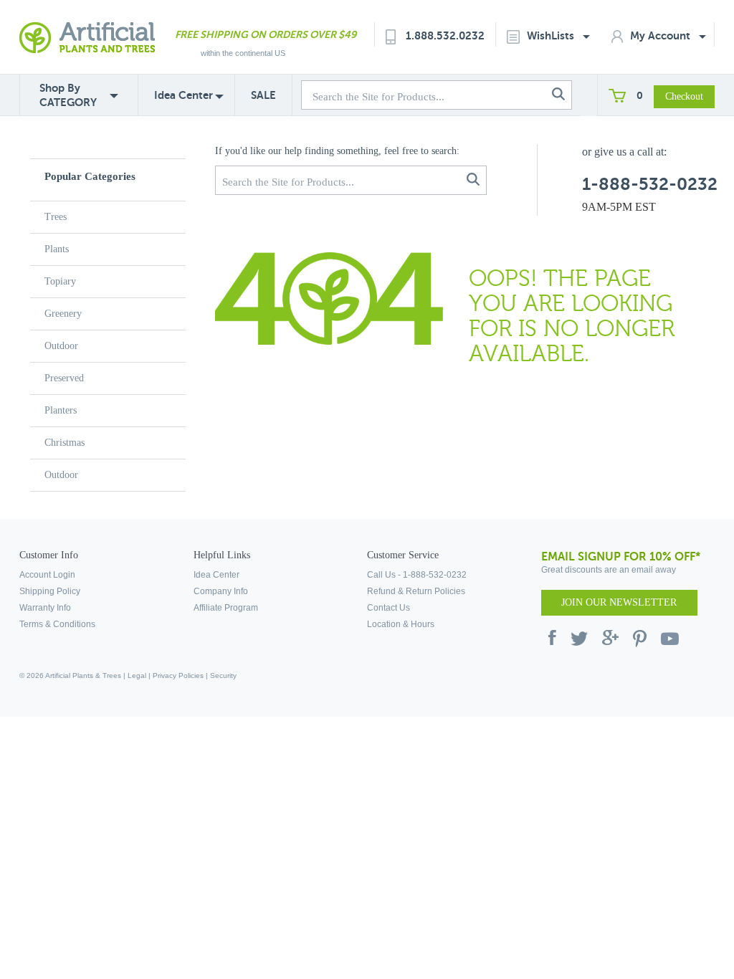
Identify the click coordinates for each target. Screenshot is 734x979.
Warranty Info (45, 608)
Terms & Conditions (57, 624)
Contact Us (388, 608)
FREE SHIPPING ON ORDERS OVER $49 (265, 34)
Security (223, 675)
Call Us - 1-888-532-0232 (417, 575)
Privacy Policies (178, 675)
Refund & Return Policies (416, 591)
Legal (137, 675)
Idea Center (183, 95)
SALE (263, 95)
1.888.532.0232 (445, 35)
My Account (661, 35)
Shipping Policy (49, 591)
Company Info (221, 591)
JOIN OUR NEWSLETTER (619, 602)
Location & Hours (400, 624)
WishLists (552, 35)
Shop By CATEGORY (68, 95)
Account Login (47, 575)
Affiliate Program (226, 608)
